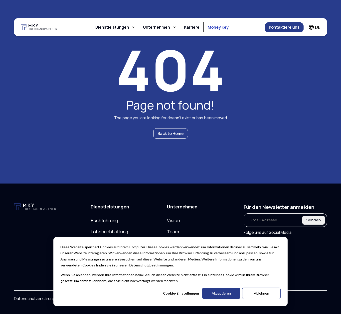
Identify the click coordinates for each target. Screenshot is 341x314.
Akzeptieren (221, 293)
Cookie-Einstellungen (181, 293)
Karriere (191, 27)
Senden (313, 220)
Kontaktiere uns (284, 27)
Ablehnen (261, 293)
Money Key (218, 27)
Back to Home (171, 133)
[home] (42, 27)
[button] (115, 27)
